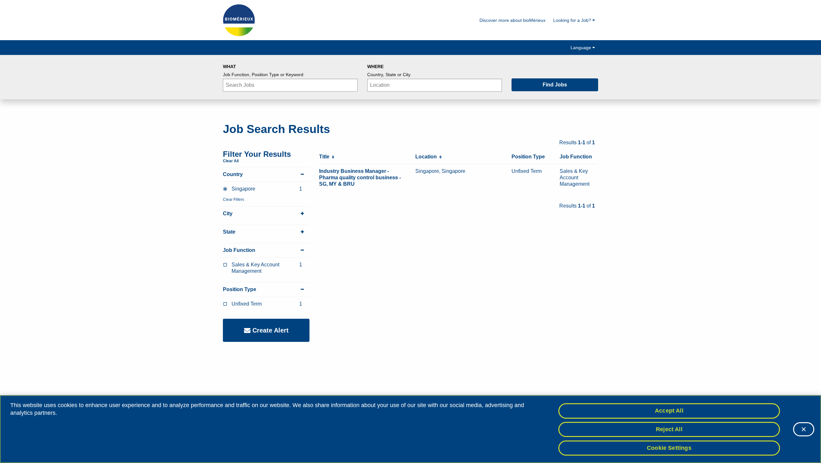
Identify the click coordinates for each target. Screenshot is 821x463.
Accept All (669, 410)
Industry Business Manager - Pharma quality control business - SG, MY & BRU (360, 177)
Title (325, 156)
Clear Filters (233, 199)
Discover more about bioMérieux (512, 20)
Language (581, 47)
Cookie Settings (669, 447)
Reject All (669, 429)
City (228, 213)
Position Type (239, 289)
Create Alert (269, 330)
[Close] (803, 429)
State (229, 232)
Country (233, 174)
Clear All (231, 161)
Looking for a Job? (572, 20)
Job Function (239, 250)
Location (427, 156)
